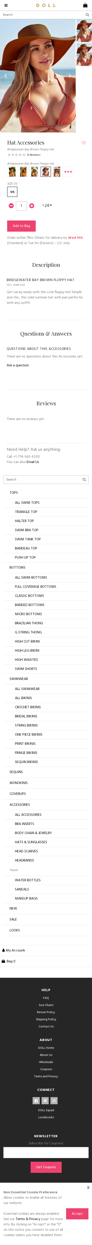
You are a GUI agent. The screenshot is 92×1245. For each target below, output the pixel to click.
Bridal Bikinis (26, 716)
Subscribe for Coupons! (46, 1143)
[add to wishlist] (83, 143)
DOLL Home (46, 1048)
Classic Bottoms (29, 596)
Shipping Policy (46, 1019)
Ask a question (18, 365)
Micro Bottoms (28, 614)
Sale (13, 920)
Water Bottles (28, 880)
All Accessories (28, 815)
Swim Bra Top (26, 530)
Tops (14, 493)
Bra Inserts (24, 824)
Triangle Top (26, 512)
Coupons (46, 1069)
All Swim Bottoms (31, 578)
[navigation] (7, 5)
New (13, 909)
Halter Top (24, 521)
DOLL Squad (46, 1110)
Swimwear (19, 679)
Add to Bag (21, 226)
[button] (5, 76)
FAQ (46, 998)
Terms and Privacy (46, 1076)
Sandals (22, 889)
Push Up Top (25, 558)
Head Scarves (26, 851)
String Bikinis (26, 726)
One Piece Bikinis (28, 735)
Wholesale (46, 1062)
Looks (15, 930)
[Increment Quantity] (32, 206)
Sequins (16, 772)
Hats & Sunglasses (31, 842)
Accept (77, 1214)
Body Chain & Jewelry (33, 833)
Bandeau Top (26, 548)
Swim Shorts (26, 669)
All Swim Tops (27, 503)
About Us (46, 1055)
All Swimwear (27, 689)
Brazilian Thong (29, 623)
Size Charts (46, 1005)
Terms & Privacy (28, 1219)
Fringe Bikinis (26, 753)
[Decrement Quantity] (11, 206)
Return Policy (46, 1012)
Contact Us (46, 1026)
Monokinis (19, 783)
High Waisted (26, 660)
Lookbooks (46, 1117)
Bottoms (17, 568)
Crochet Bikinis (28, 707)
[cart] (84, 5)
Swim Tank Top (28, 539)
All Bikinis (23, 698)
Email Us (33, 462)
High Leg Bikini (27, 651)
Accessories (20, 805)
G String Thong (28, 632)
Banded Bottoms (29, 605)
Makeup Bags (26, 899)
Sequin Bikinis (26, 762)
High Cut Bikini (27, 642)
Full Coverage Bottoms (35, 587)
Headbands (24, 860)
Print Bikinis (25, 744)
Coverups (18, 794)
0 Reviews (34, 155)
